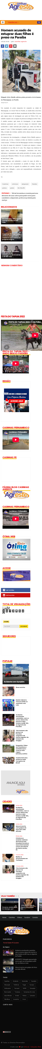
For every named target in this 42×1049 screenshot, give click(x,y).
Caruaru (31, 985)
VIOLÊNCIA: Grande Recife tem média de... (27, 907)
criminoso (15, 184)
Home (4, 917)
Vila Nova (7, 999)
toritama (17, 992)
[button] (3, 22)
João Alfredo (8, 996)
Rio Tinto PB (21, 188)
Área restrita (20, 687)
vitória (24, 996)
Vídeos (19, 917)
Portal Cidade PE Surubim (11, 943)
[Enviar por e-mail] (15, 46)
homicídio (25, 981)
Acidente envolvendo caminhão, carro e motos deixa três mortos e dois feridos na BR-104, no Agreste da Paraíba (22, 720)
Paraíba (34, 184)
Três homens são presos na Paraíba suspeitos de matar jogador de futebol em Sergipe (22, 735)
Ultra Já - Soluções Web (32, 1047)
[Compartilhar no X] (6, 46)
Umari (24, 999)
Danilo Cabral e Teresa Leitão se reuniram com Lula (22, 702)
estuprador (25, 184)
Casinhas (5, 184)
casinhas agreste (20, 41)
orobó (17, 996)
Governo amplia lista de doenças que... (9, 908)
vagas (24, 985)
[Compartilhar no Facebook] (2, 46)
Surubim (27, 917)
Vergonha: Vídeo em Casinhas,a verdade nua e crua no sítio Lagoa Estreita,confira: (22, 750)
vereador (32, 988)
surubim (33, 981)
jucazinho (16, 999)
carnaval (16, 988)
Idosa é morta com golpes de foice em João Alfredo (26, 968)
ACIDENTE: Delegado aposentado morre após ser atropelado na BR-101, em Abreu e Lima (26, 961)
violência (16, 985)
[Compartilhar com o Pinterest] (10, 46)
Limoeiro (32, 996)
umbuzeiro (7, 988)
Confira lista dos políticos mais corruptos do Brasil (22, 760)
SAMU (24, 988)
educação (7, 985)
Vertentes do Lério (29, 992)
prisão (12, 188)
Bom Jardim (7, 992)
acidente (15, 981)
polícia (4, 188)
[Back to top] (37, 1044)
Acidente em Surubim (14, 682)
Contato (35, 917)
